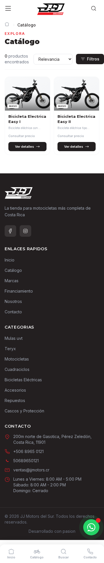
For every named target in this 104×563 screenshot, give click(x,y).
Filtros (93, 58)
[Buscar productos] (93, 9)
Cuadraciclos (17, 369)
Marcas (11, 280)
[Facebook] (10, 231)
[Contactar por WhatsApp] (91, 527)
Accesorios (15, 390)
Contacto (13, 311)
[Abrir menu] (8, 9)
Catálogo (13, 270)
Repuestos (15, 400)
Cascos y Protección (24, 410)
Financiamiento (19, 291)
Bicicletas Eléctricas (23, 379)
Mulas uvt (14, 338)
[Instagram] (25, 231)
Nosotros (13, 301)
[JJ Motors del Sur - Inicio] (51, 9)
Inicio (9, 259)
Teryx (10, 348)
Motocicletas (17, 359)
